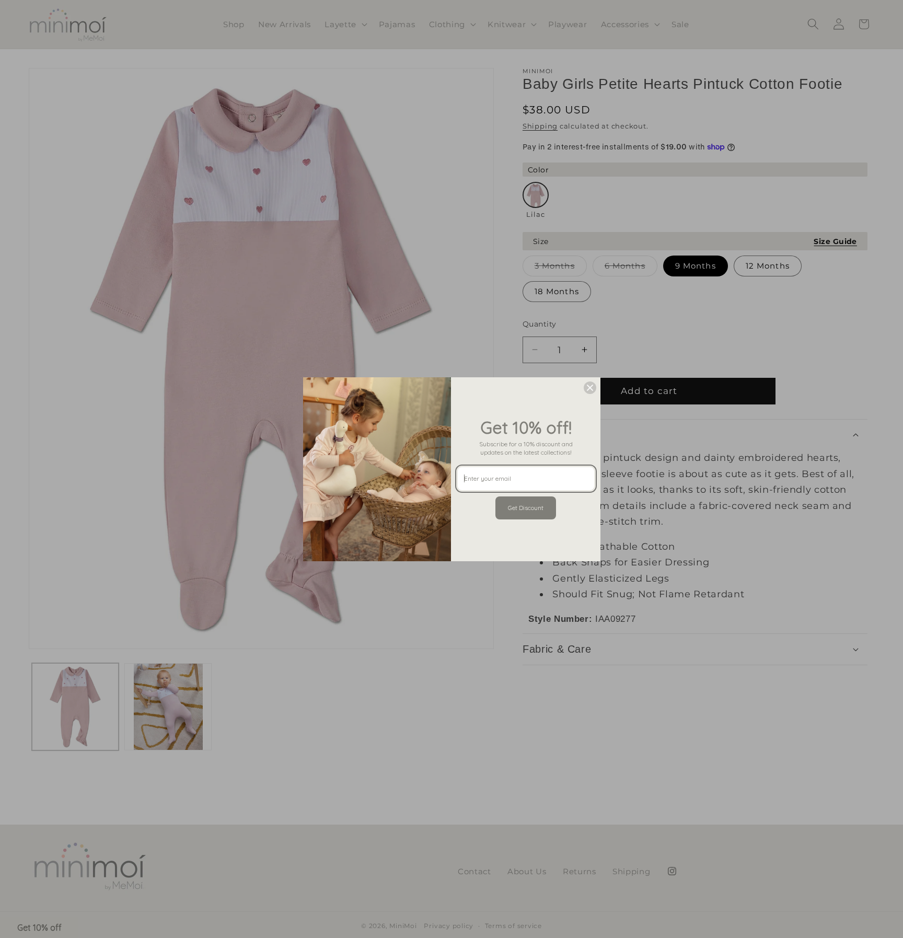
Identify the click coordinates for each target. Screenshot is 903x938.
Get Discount (525, 508)
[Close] (590, 387)
